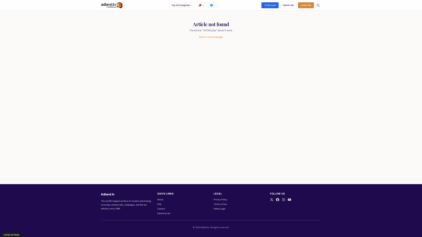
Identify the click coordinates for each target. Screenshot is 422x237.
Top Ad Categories (180, 5)
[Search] (318, 5)
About (160, 199)
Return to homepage (211, 37)
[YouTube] (289, 199)
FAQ (159, 204)
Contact (161, 209)
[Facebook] (277, 199)
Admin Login (220, 209)
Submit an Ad (163, 213)
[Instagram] (283, 199)
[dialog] (11, 234)
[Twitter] (271, 199)
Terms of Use (220, 204)
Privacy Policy (220, 199)
